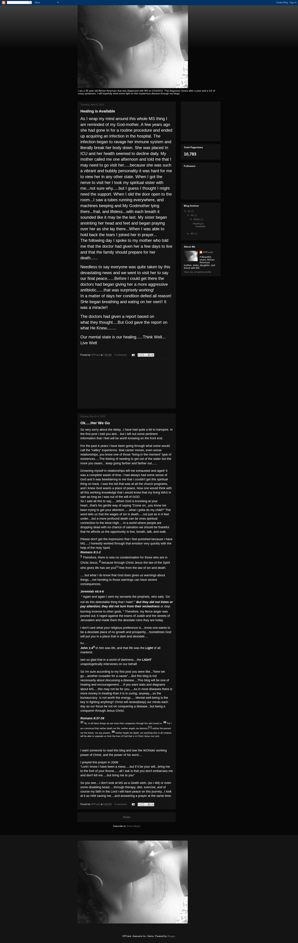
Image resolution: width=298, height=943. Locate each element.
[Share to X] (146, 355)
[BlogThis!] (142, 355)
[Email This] (139, 355)
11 (189, 211)
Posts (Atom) (133, 826)
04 (192, 215)
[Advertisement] (126, 384)
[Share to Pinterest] (152, 355)
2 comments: (121, 355)
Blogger (171, 936)
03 (192, 233)
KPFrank (208, 252)
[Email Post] (133, 355)
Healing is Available (97, 111)
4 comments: (121, 804)
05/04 (196, 219)
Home (126, 817)
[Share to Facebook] (149, 355)
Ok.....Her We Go (95, 423)
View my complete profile (197, 272)
